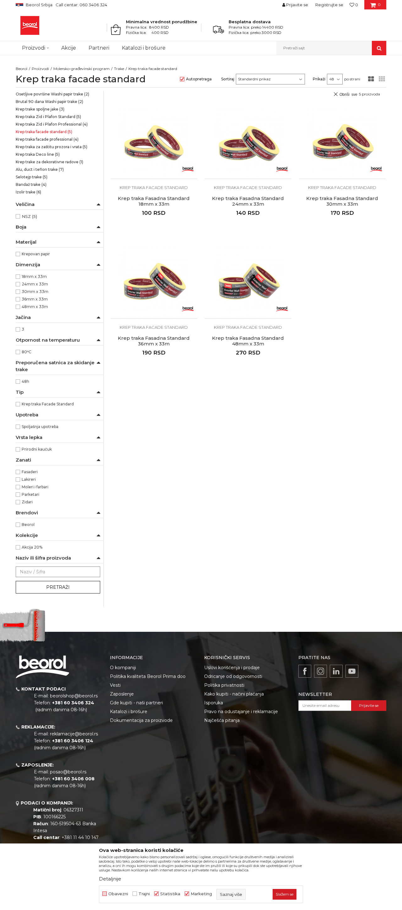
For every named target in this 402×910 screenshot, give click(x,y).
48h (25, 381)
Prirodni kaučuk (37, 449)
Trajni (144, 893)
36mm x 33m (35, 299)
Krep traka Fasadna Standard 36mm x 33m (154, 341)
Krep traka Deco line (38, 154)
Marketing (201, 893)
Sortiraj (227, 79)
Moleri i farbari (35, 487)
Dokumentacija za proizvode (141, 720)
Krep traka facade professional (47, 139)
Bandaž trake (31, 184)
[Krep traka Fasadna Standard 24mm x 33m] (248, 143)
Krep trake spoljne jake (40, 109)
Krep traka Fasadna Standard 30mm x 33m (342, 201)
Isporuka (213, 703)
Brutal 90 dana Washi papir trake (49, 101)
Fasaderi (30, 471)
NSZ (29, 216)
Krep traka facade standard (44, 131)
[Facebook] (305, 671)
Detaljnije (110, 879)
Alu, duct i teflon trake (40, 169)
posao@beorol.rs (68, 772)
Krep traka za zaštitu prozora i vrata (51, 146)
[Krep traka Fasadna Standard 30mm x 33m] (342, 143)
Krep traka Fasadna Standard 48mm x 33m (248, 341)
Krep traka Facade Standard (48, 404)
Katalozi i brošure (128, 711)
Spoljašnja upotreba (40, 426)
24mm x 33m (35, 284)
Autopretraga (199, 79)
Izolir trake (28, 192)
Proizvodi (40, 68)
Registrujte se (329, 4)
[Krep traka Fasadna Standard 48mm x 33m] (248, 282)
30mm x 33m (35, 291)
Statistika (170, 893)
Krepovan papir (36, 254)
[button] (331, 48)
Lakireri (29, 479)
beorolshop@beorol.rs (74, 696)
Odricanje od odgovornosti (233, 676)
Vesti (115, 685)
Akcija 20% (32, 547)
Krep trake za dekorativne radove (49, 162)
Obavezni (118, 893)
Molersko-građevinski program (81, 68)
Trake (119, 68)
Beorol (21, 68)
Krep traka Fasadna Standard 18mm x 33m (154, 201)
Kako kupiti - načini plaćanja (234, 694)
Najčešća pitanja (222, 720)
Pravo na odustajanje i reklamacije (241, 711)
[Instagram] (320, 671)
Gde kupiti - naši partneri (136, 703)
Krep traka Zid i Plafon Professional (52, 124)
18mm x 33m (34, 276)
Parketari (30, 494)
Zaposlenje (122, 694)
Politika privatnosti (224, 685)
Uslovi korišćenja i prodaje (232, 667)
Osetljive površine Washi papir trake (52, 94)
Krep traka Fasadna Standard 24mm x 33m (248, 201)
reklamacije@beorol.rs (74, 734)
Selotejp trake (31, 177)
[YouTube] (352, 671)
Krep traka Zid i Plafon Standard (48, 116)
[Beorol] (29, 25)
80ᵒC (26, 351)
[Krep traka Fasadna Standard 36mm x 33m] (153, 282)
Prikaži (319, 79)
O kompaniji (123, 667)
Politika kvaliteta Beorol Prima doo (148, 676)
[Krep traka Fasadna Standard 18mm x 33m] (153, 143)
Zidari (27, 502)
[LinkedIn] (336, 671)
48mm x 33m (35, 306)
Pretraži (58, 587)
